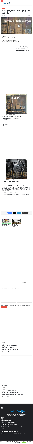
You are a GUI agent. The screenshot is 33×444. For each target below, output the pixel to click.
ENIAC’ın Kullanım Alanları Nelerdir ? (10, 39)
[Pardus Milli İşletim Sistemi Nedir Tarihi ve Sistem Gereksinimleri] (6, 221)
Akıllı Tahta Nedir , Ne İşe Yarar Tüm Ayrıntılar (15, 225)
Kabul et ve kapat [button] (24, 442)
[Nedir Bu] (6, 3)
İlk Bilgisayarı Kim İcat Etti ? (8, 42)
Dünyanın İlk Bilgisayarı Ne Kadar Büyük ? (11, 41)
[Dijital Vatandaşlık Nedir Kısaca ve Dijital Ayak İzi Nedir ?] (26, 249)
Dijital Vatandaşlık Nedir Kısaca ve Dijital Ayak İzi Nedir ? (26, 281)
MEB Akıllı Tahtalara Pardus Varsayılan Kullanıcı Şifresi (10, 0)
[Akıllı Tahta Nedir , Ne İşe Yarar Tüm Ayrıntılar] (16, 221)
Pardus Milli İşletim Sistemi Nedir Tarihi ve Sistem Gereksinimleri (6, 225)
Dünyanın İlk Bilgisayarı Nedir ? (9, 37)
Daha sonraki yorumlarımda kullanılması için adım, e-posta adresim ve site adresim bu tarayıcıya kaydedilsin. (15, 305)
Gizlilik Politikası (19, 442)
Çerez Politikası (14, 442)
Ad (1, 298)
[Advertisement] (8, 50)
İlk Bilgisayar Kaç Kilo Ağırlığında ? (9, 40)
